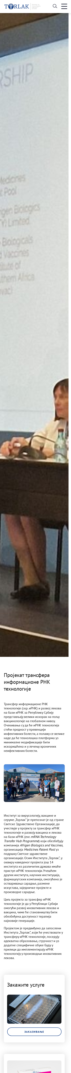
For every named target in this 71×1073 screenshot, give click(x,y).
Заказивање (34, 1031)
